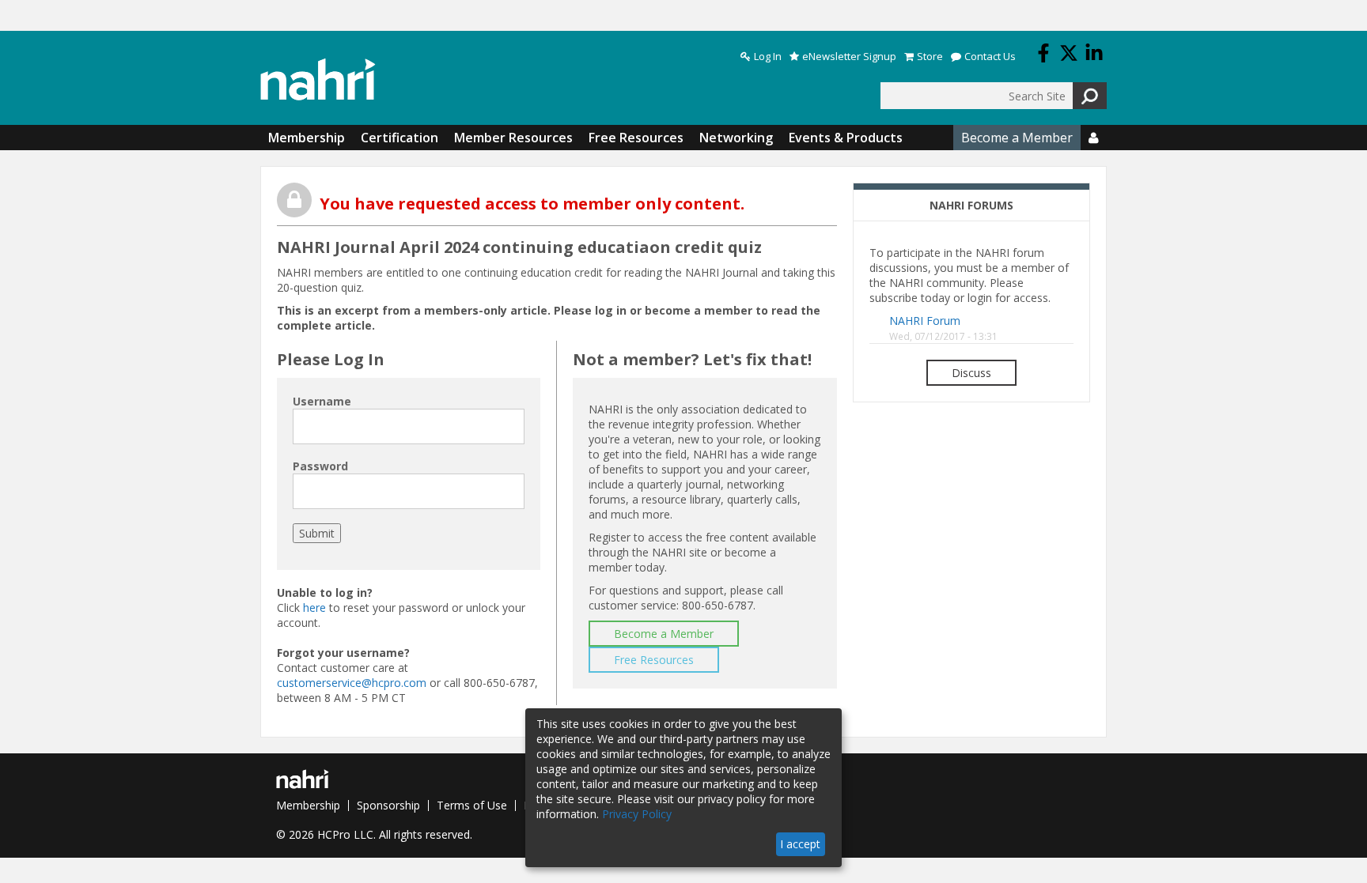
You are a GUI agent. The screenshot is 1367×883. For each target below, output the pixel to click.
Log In (768, 56)
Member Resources (513, 137)
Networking (736, 137)
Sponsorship (388, 805)
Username (322, 401)
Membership (306, 137)
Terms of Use (472, 805)
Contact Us (990, 56)
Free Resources (636, 137)
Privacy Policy (637, 813)
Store (930, 56)
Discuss (971, 372)
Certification (399, 137)
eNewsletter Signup (849, 56)
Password (320, 466)
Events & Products (846, 137)
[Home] (318, 79)
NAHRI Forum (924, 320)
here (314, 607)
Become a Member (1017, 137)
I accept (800, 843)
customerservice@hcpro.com (351, 682)
